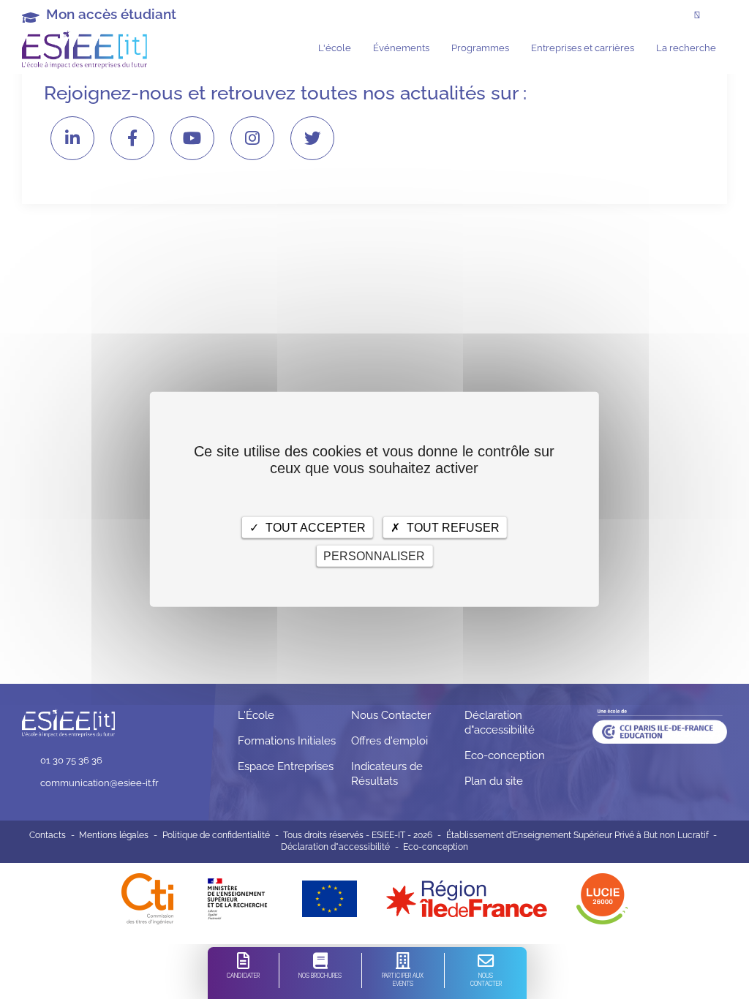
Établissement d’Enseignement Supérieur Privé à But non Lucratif (577, 835)
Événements (401, 47)
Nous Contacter (391, 715)
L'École (256, 715)
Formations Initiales (287, 740)
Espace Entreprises (286, 766)
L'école (334, 47)
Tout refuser (452, 527)
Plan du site (493, 781)
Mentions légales (113, 835)
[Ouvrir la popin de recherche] (697, 15)
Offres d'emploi (389, 740)
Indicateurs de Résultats (387, 774)
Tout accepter (314, 527)
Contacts (47, 835)
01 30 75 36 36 (71, 760)
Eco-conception (504, 755)
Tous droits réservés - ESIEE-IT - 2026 (357, 835)
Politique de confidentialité (216, 835)
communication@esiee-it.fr (99, 782)
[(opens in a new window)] (466, 898)
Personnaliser (374, 556)
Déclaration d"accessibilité (499, 722)
